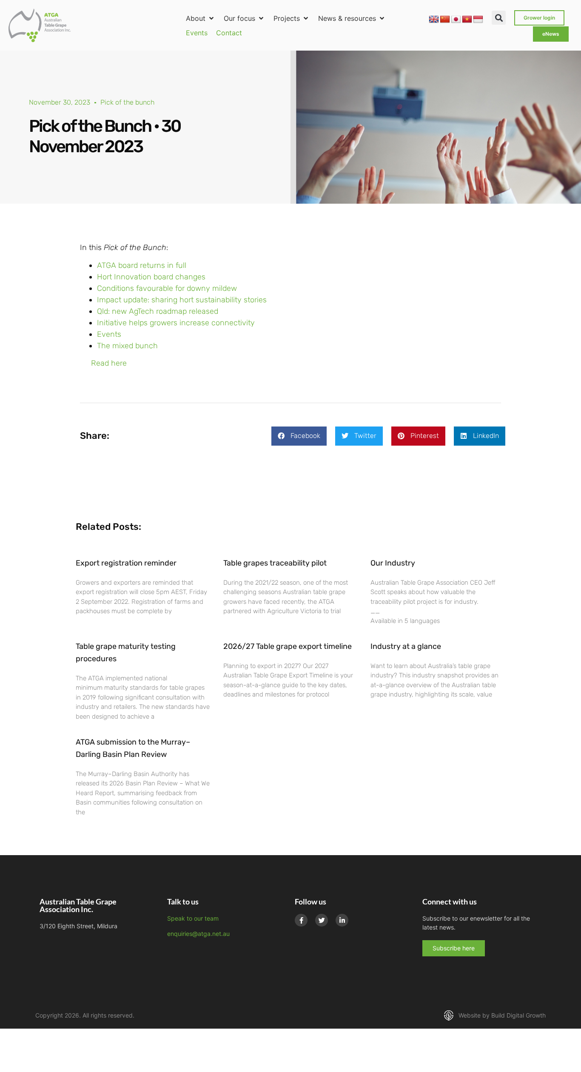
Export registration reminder (126, 563)
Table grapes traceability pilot (275, 563)
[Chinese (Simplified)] (445, 19)
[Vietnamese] (467, 19)
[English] (434, 19)
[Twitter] (321, 920)
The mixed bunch (127, 345)
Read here (109, 363)
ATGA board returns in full (141, 265)
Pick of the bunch (127, 102)
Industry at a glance (405, 646)
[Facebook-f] (301, 920)
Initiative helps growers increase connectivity (176, 322)
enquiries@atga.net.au (198, 933)
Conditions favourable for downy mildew (167, 288)
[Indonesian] (478, 19)
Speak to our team (193, 918)
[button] (200, 18)
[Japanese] (456, 19)
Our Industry (392, 563)
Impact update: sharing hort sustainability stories (182, 299)
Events (109, 334)
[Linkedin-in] (342, 920)
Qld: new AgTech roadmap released (157, 311)
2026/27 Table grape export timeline (287, 646)
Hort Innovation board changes (151, 277)
